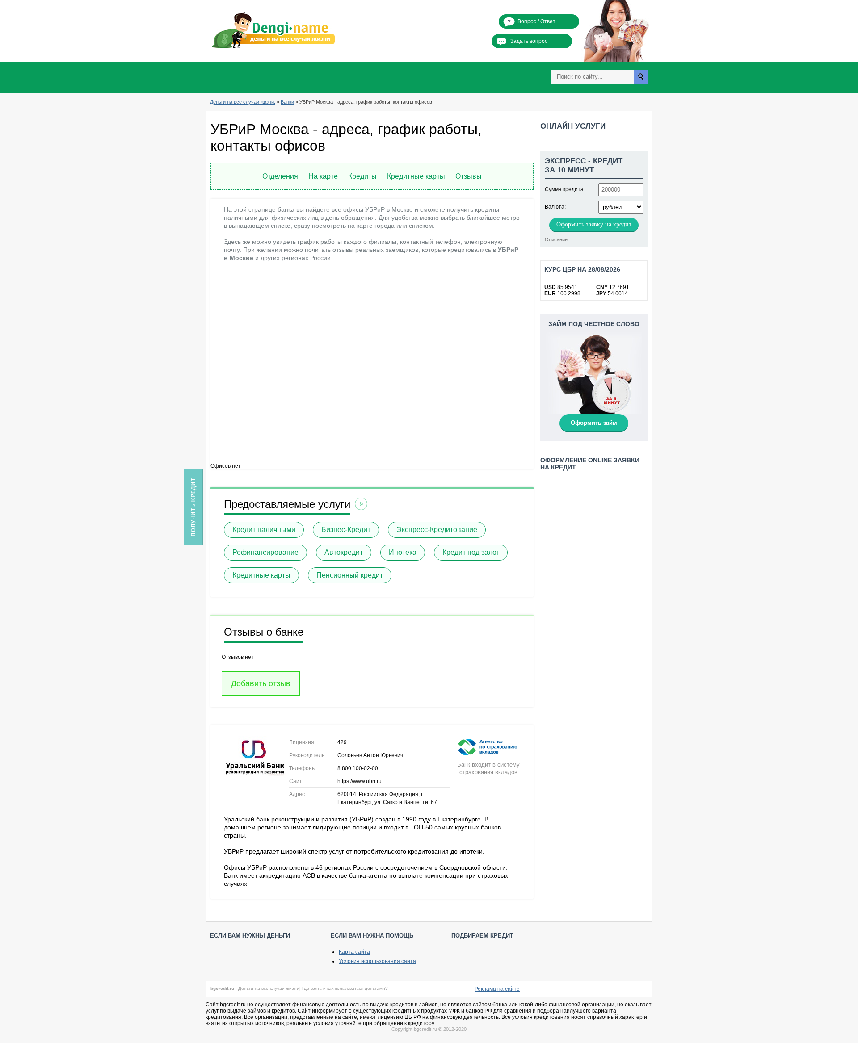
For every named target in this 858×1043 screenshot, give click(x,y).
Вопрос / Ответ (536, 21)
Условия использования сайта (377, 961)
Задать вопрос (528, 41)
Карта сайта (354, 952)
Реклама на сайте (497, 989)
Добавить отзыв (260, 683)
